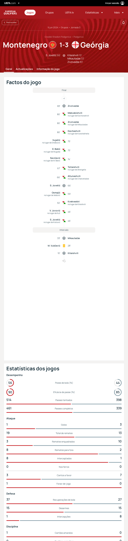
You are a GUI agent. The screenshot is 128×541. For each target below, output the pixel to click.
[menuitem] (31, 12)
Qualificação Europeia (10, 12)
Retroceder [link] (11, 22)
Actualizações (24, 69)
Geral (9, 69)
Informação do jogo (48, 69)
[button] (94, 12)
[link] (30, 12)
